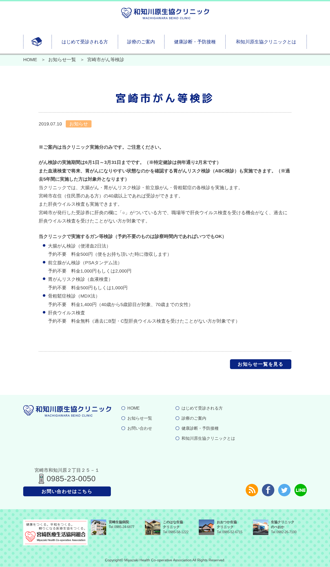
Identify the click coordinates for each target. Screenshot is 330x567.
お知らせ (78, 123)
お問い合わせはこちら (67, 491)
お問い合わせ (139, 428)
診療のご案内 (141, 41)
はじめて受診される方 (85, 41)
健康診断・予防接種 (195, 41)
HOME (30, 59)
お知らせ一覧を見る (261, 364)
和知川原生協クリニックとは (266, 41)
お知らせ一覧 (62, 59)
